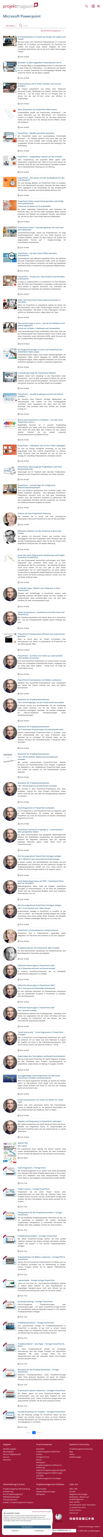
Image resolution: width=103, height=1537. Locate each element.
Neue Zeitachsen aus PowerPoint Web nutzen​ (37, 109)
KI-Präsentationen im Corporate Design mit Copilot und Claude (41, 38)
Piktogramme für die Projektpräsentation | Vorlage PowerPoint (40, 1213)
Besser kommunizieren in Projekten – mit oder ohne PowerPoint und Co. (40, 421)
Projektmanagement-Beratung (81, 1449)
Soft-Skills (39, 1476)
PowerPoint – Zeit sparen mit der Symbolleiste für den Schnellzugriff (41, 179)
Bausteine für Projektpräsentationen (33, 699)
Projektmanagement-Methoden (48, 1452)
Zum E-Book (25, 222)
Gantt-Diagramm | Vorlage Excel (32, 1168)
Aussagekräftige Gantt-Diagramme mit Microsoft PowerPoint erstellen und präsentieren (39, 1076)
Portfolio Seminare (10, 1500)
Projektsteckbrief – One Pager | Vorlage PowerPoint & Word (41, 1345)
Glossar (39, 1460)
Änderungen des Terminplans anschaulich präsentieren (41, 1056)
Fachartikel (40, 1449)
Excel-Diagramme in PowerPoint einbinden (36, 808)
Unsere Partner (75, 1510)
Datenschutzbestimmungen (41, 1511)
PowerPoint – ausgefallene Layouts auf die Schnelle (40, 156)
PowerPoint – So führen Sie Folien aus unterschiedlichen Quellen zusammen (40, 657)
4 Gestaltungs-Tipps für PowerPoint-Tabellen (37, 373)
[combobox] (44, 26)
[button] (11, 26)
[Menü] (98, 6)
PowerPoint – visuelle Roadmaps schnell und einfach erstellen (40, 395)
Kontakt (72, 1491)
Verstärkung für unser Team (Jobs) (82, 1505)
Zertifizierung (8, 1491)
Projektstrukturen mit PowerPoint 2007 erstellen (39, 948)
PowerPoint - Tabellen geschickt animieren (36, 133)
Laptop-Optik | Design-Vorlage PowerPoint (36, 1280)
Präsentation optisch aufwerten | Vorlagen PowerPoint (41, 1390)
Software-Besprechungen (45, 1491)
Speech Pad (23, 1143)
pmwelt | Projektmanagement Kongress (18, 1502)
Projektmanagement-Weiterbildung (16, 1489)
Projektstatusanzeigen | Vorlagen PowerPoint (37, 1236)
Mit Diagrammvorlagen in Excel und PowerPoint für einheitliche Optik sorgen (40, 350)
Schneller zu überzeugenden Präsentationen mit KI (39, 62)
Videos (72, 1454)
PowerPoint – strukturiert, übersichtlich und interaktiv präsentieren (41, 277)
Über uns (73, 1484)
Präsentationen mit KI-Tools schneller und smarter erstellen (39, 85)
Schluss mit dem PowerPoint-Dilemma (34, 513)
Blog (71, 1452)
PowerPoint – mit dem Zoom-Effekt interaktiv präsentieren (37, 254)
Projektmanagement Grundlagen (48, 1478)
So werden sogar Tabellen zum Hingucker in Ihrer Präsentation (39, 589)
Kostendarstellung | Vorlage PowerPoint (35, 1301)
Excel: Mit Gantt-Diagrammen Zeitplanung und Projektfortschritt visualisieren (41, 556)
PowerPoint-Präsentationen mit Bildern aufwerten (39, 680)
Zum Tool (23, 1183)
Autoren (6, 1457)
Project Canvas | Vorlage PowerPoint (34, 1189)
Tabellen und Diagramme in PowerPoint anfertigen (39, 1121)
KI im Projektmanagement (13, 1494)
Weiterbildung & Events (14, 1484)
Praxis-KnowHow (44, 1444)
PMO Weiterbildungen (11, 1497)
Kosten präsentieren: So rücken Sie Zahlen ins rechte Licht (40, 1101)
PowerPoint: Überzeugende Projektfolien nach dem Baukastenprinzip (40, 468)
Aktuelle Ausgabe (9, 1449)
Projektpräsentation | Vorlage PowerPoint (36, 1322)
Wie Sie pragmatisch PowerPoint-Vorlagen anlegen (39, 856)
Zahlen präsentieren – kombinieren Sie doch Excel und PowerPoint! (41, 613)
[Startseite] (20, 6)
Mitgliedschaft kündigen (78, 1494)
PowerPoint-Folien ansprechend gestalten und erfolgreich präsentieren (41, 202)
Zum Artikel (24, 57)
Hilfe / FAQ (73, 1489)
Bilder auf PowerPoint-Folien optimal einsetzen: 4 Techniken (39, 301)
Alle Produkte (41, 1489)
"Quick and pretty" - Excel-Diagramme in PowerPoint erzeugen (40, 1033)
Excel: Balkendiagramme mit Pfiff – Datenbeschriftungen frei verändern (41, 882)
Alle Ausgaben (8, 1452)
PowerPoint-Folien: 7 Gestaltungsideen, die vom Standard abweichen (41, 228)
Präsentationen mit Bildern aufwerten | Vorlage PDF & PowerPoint (41, 1258)
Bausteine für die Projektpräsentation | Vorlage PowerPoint (38, 1370)
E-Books (39, 1454)
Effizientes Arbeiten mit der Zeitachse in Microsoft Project (39, 532)
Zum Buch (24, 1158)
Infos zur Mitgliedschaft (12, 1454)
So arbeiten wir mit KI (77, 1507)
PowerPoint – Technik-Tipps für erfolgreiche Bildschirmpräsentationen (36, 486)
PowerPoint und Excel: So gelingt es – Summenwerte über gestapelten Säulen (40, 830)
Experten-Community (79, 1444)
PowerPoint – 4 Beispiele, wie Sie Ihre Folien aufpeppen (41, 445)
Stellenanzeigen (75, 1457)
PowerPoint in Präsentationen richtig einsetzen (38, 930)
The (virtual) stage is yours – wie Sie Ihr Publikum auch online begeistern (41, 324)
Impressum (73, 1513)
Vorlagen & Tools (42, 1457)
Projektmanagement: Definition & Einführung (49, 1466)
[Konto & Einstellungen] (93, 6)
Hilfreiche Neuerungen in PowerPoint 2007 (36, 965)
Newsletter (7, 1460)
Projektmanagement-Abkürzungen (49, 1473)
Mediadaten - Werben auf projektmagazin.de (79, 1498)
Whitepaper (40, 1462)
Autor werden (74, 1502)
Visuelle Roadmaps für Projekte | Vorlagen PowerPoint (41, 1412)
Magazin (7, 1444)
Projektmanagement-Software (50, 1484)
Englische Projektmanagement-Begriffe (51, 1470)
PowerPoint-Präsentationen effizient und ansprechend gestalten (41, 635)
